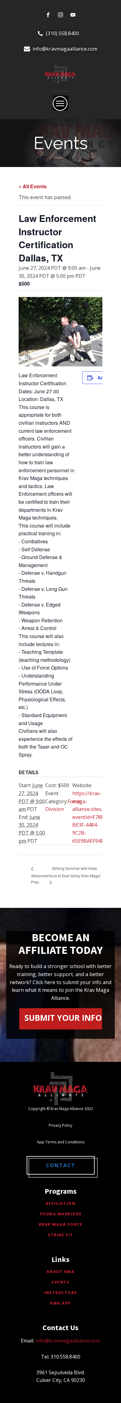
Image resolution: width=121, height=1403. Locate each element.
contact (60, 1165)
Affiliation (61, 1203)
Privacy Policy (60, 1125)
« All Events (33, 186)
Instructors (60, 1292)
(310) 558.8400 (62, 33)
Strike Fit (60, 1235)
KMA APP (60, 1303)
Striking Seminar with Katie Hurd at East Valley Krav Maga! (74, 872)
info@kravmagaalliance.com (65, 48)
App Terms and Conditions (60, 1142)
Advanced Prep (39, 878)
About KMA (61, 1271)
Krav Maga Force (61, 1224)
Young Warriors (60, 1214)
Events (60, 1282)
